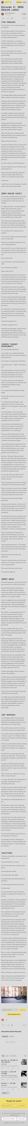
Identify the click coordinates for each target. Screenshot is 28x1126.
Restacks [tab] (11, 1036)
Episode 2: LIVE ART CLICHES (8, 1072)
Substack (6, 1122)
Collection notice (14, 1115)
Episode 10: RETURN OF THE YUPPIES (9, 1061)
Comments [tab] (5, 1036)
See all (4, 1093)
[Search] (25, 1055)
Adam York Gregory (10, 13)
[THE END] (4, 1085)
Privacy (19, 1113)
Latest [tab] (7, 1056)
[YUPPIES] (4, 1064)
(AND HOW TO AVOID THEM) (9, 1075)
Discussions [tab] (13, 1056)
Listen (24, 14)
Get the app (22, 1119)
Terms (23, 1113)
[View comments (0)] (8, 18)
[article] (14, 1064)
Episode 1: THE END (8, 1083)
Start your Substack (10, 1119)
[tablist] (8, 1036)
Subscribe (19, 2)
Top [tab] (3, 1056)
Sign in (24, 2)
